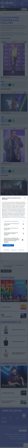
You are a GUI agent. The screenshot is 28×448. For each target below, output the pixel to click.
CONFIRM (8, 245)
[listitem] (14, 221)
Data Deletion (6, 249)
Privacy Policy (21, 249)
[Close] (25, 198)
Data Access (14, 249)
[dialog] (14, 224)
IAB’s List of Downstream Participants (15, 217)
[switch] (23, 224)
